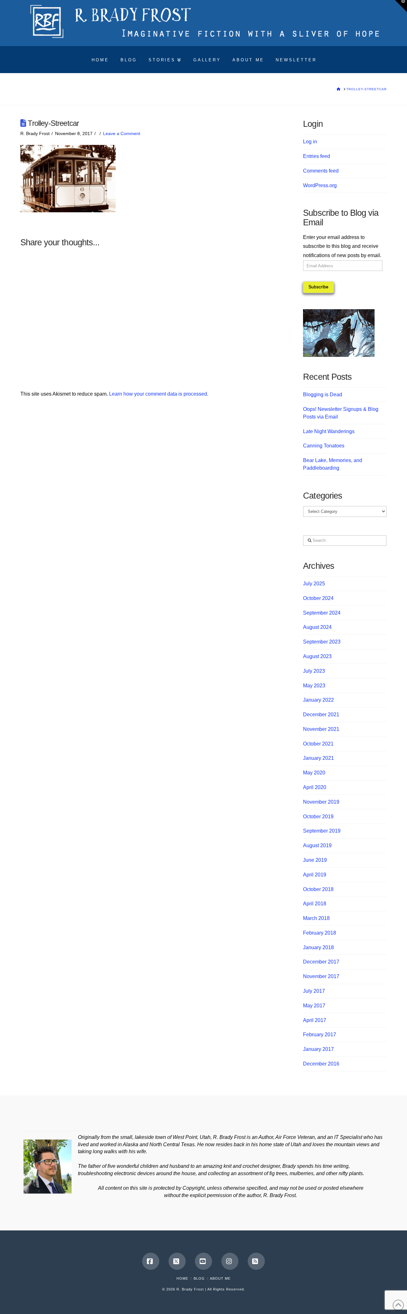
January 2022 (318, 700)
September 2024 (322, 613)
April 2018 (314, 903)
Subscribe (318, 286)
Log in (310, 141)
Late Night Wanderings (329, 431)
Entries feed (316, 156)
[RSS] (256, 1261)
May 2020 (314, 772)
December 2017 (321, 961)
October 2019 (318, 816)
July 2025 (314, 583)
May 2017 (314, 1005)
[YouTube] (203, 1261)
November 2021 (321, 729)
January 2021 (318, 758)
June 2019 (315, 860)
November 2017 (321, 976)
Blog (199, 1278)
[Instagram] (229, 1261)
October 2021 (318, 743)
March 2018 (316, 918)
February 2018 (319, 933)
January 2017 (318, 1049)
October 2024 (318, 598)
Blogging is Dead (322, 394)
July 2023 (314, 671)
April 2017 (314, 1020)
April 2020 (314, 787)
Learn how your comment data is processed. (158, 394)
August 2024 (317, 627)
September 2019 (322, 831)
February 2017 (319, 1034)
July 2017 (314, 991)
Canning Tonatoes (323, 445)
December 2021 (321, 714)
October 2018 (318, 889)
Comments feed (321, 171)
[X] (177, 1261)
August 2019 (317, 845)
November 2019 (321, 802)
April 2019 (314, 874)
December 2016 (321, 1063)
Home (182, 1278)
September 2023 (322, 641)
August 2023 (317, 656)
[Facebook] (150, 1261)
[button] (401, 6)
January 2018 (318, 947)
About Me (220, 1278)
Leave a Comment (121, 133)
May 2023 (314, 685)
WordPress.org (320, 185)
